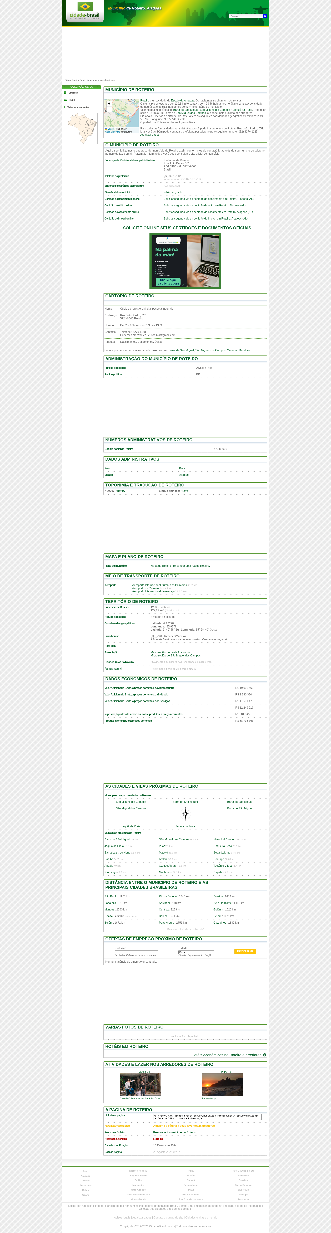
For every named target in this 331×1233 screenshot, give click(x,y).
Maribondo (165, 872)
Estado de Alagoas (88, 80)
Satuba (108, 859)
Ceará (85, 1194)
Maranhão (138, 1185)
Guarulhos (219, 922)
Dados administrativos (132, 459)
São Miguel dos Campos (215, 109)
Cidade (182, 948)
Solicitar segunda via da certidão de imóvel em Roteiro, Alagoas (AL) (206, 218)
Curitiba (164, 909)
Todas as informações (78, 107)
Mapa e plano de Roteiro (134, 556)
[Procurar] (265, 16)
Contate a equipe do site (168, 1217)
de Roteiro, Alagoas (134, 8)
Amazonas (85, 1185)
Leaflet (110, 128)
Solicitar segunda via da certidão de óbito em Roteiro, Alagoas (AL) (204, 205)
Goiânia (218, 909)
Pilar (162, 846)
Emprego (73, 93)
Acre (85, 1171)
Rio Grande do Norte (191, 1199)
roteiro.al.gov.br (173, 192)
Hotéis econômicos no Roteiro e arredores (227, 1055)
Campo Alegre (168, 865)
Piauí (191, 1189)
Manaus (109, 909)
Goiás (138, 1180)
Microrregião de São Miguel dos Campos (176, 655)
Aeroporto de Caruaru (145, 588)
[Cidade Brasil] (84, 18)
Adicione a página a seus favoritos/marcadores (184, 1125)
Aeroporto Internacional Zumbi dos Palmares (159, 585)
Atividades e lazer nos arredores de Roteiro (159, 1064)
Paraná (191, 1180)
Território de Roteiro (131, 601)
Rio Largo (110, 872)
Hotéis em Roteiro (126, 1046)
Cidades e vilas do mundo (201, 1217)
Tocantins (243, 1199)
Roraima (243, 1180)
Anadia (108, 865)
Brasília (218, 896)
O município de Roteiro (132, 145)
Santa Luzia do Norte (117, 852)
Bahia (85, 1190)
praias (226, 1071)
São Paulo (110, 896)
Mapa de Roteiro (161, 565)
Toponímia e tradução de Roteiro (144, 485)
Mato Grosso (138, 1189)
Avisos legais (122, 1217)
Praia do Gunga (209, 1098)
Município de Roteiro (129, 89)
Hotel (72, 100)
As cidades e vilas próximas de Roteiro (151, 786)
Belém (163, 916)
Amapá (86, 1180)
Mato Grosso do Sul (138, 1194)
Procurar (245, 951)
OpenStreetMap (112, 131)
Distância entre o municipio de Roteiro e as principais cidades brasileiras (156, 885)
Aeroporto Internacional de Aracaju (153, 591)
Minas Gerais (138, 1199)
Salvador (164, 902)
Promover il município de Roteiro (174, 1132)
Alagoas (184, 474)
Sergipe (243, 1194)
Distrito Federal (138, 1170)
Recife (108, 916)
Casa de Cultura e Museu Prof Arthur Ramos (141, 1098)
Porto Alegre (166, 922)
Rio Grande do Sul (243, 1170)
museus (144, 1071)
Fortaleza (110, 902)
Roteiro (144, 100)
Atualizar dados (149, 134)
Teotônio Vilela (222, 865)
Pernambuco (191, 1185)
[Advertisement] (165, 52)
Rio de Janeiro (168, 896)
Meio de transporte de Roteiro (142, 576)
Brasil (182, 468)
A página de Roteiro (128, 1109)
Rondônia (243, 1175)
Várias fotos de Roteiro (134, 1027)
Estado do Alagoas (182, 100)
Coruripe (218, 859)
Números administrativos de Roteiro (149, 439)
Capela (217, 872)
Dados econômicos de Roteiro (141, 678)
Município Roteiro (107, 80)
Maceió (163, 852)
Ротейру (120, 490)
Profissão (120, 948)
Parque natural (112, 668)
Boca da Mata (221, 852)
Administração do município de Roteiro (151, 358)
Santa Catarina (243, 1185)
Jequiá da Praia (242, 109)
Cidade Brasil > (72, 80)
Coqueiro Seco (222, 846)
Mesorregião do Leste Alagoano (170, 652)
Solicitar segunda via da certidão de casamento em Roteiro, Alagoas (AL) (208, 212)
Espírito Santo (138, 1175)
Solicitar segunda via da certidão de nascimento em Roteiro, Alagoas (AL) (209, 198)
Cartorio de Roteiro (129, 296)
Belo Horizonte (222, 902)
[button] (109, 103)
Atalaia (163, 859)
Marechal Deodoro (238, 350)
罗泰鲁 (185, 490)
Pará (191, 1170)
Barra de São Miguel (185, 109)
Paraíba (191, 1175)
